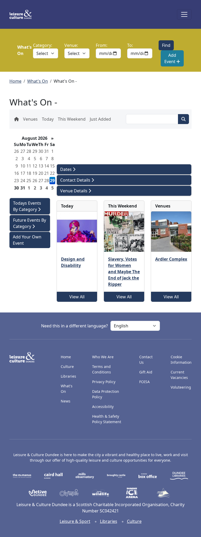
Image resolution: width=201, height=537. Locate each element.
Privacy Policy (103, 381)
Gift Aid (145, 372)
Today (48, 119)
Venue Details (74, 191)
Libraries (68, 376)
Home (15, 81)
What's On (37, 81)
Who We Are (103, 356)
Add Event (170, 58)
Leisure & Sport (75, 521)
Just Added (100, 119)
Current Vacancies (179, 375)
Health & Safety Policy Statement (106, 419)
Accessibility (103, 406)
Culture (67, 366)
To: (130, 45)
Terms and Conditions (101, 369)
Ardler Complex (171, 259)
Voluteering (181, 387)
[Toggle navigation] (184, 14)
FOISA (144, 381)
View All (77, 297)
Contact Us (146, 359)
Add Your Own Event (27, 240)
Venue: (71, 45)
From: (101, 45)
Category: (42, 45)
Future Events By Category (29, 223)
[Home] (22, 14)
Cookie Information (181, 359)
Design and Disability (73, 262)
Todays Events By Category (27, 206)
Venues (30, 119)
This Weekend (72, 119)
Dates (66, 169)
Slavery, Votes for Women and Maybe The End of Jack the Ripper (124, 271)
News (65, 401)
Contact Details (75, 180)
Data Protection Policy (105, 394)
